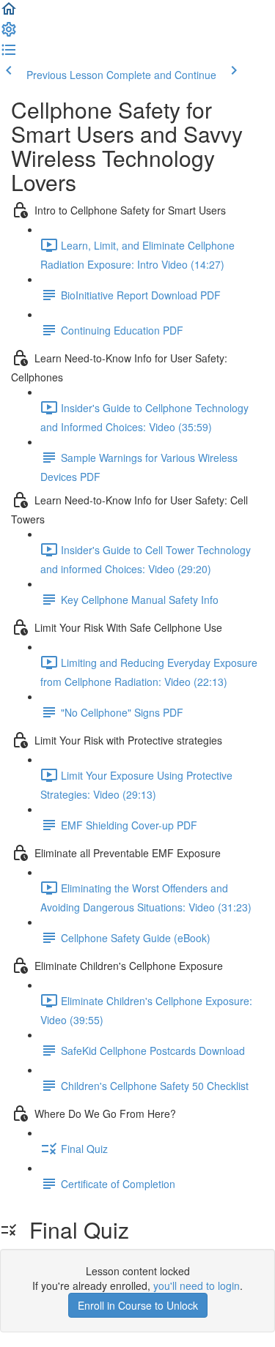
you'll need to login (196, 1285)
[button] (9, 13)
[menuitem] (9, 33)
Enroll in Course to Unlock (138, 1305)
